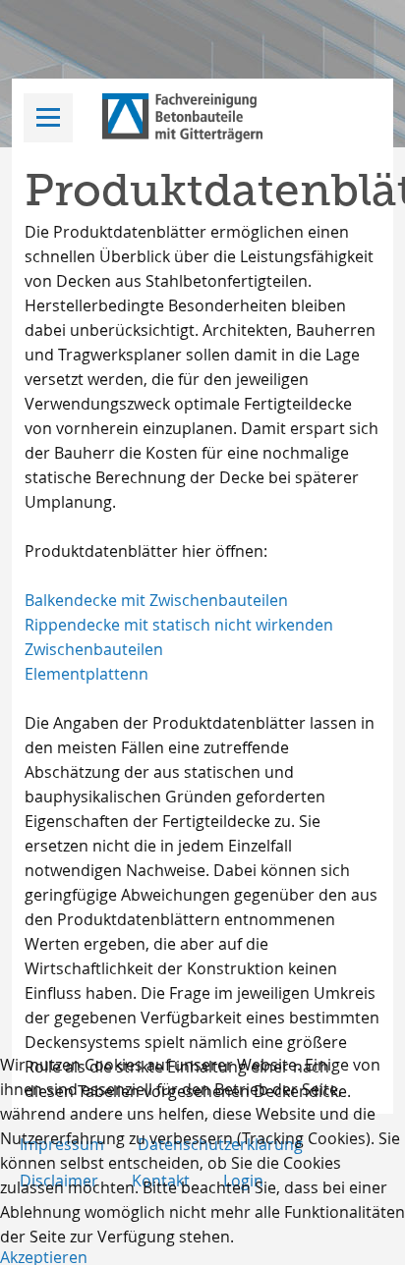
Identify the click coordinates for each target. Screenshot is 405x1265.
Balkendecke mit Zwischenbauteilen (156, 600)
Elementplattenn (86, 674)
